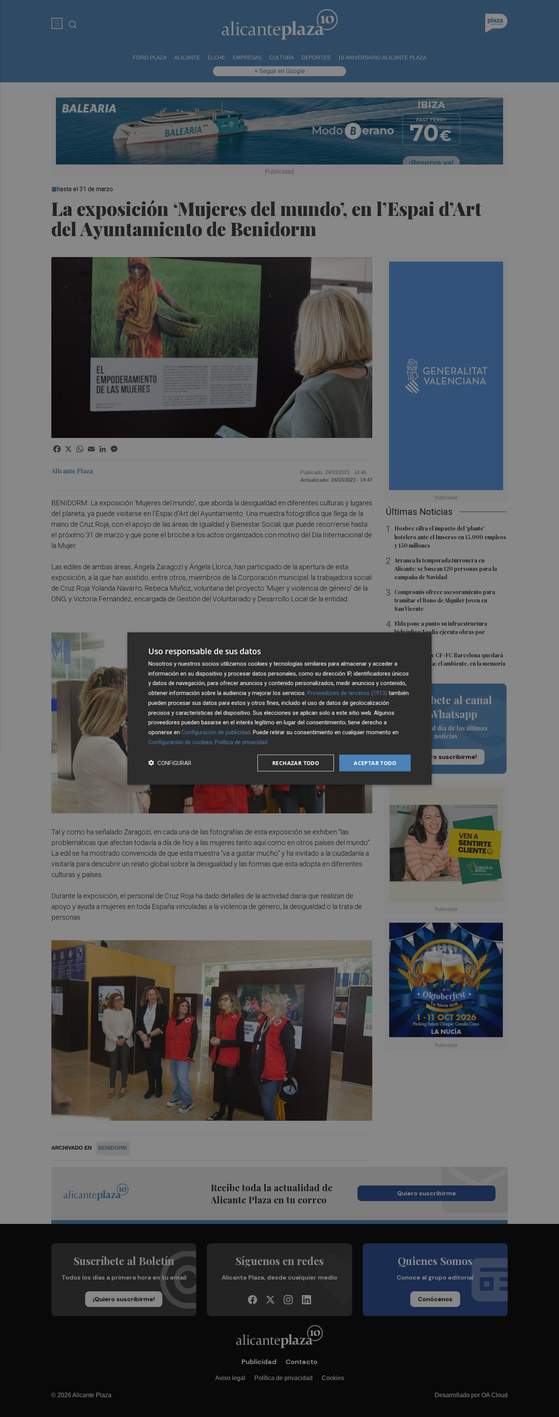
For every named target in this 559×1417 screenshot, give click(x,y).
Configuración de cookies (180, 741)
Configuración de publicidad (215, 732)
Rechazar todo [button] (295, 762)
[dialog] (279, 708)
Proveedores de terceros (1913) (347, 693)
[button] (169, 763)
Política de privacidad (241, 741)
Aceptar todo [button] (375, 762)
